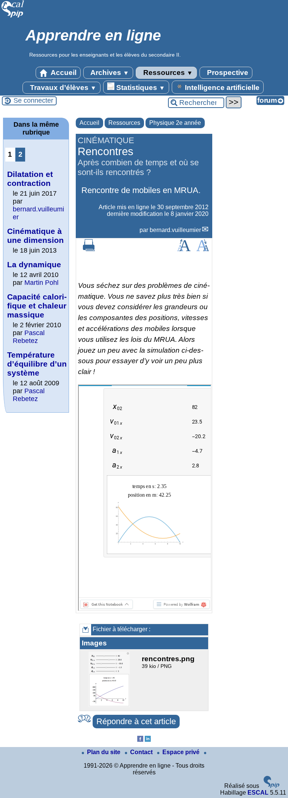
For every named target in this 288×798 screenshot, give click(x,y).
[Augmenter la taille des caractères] (183, 249)
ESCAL (258, 792)
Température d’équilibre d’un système (37, 363)
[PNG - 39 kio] (110, 705)
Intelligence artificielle (221, 87)
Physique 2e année (175, 123)
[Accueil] (13, 16)
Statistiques (139, 87)
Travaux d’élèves (62, 87)
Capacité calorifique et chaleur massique (37, 305)
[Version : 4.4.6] (271, 786)
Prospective (226, 72)
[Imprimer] (89, 249)
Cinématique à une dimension (35, 235)
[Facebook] (140, 740)
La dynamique (34, 264)
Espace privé (181, 752)
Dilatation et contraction (30, 178)
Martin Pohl (41, 282)
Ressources (167, 72)
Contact (142, 752)
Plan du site (104, 752)
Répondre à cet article (136, 721)
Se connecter (33, 100)
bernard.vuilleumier (175, 230)
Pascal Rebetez (29, 336)
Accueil (62, 72)
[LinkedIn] (148, 740)
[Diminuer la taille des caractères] (202, 249)
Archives (109, 72)
